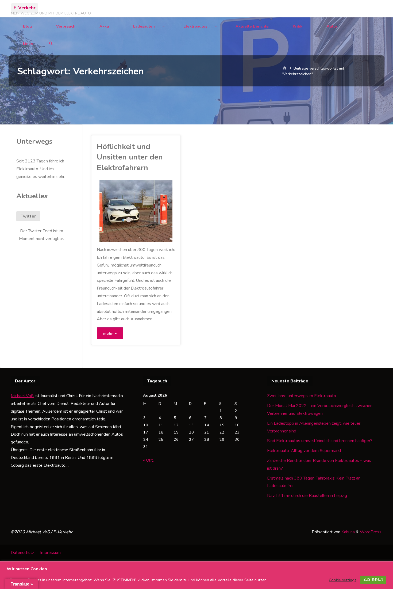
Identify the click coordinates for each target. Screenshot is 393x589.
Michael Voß (22, 396)
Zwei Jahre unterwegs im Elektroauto (301, 396)
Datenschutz (22, 553)
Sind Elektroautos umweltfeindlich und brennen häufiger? (319, 441)
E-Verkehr (25, 8)
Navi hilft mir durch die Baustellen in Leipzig (307, 496)
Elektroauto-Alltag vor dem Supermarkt (304, 451)
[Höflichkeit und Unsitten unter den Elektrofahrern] (155, 211)
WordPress (371, 532)
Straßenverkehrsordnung (102, 241)
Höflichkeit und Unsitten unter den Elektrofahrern (130, 157)
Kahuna (347, 532)
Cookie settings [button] (342, 579)
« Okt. (148, 460)
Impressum (50, 553)
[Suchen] (51, 43)
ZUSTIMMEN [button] (373, 579)
